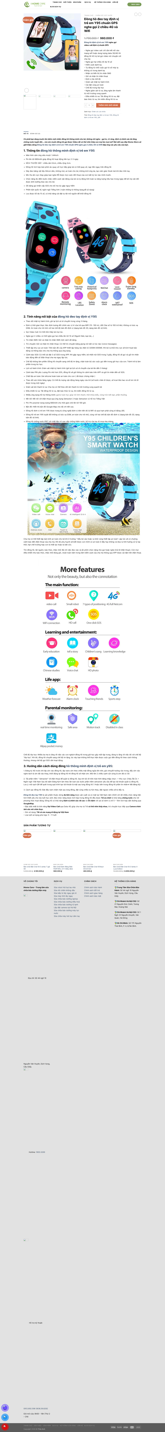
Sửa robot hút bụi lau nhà (64, 887)
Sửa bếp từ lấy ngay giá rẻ (65, 893)
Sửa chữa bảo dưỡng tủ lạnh (66, 904)
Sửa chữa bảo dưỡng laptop (66, 899)
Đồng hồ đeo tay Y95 (33, 795)
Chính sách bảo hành (93, 887)
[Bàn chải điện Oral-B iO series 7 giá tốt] (37, 846)
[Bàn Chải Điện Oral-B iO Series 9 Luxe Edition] (127, 846)
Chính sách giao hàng (93, 893)
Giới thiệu (67, 2)
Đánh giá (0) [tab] (35, 133)
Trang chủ (57, 2)
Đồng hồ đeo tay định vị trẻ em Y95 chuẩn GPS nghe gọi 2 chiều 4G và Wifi (69, 145)
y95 (99, 117)
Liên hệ (115, 2)
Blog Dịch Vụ (55, 7)
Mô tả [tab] (26, 133)
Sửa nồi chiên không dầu (64, 890)
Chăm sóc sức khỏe (103, 15)
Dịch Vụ (88, 2)
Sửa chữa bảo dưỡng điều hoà (67, 902)
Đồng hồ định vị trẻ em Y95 (96, 42)
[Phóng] (26, 90)
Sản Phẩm (77, 2)
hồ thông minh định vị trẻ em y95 (89, 766)
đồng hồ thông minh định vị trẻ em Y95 (68, 150)
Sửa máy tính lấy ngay (63, 896)
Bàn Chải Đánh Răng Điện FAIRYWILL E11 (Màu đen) (63, 868)
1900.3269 (40, 1152)
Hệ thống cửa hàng (102, 2)
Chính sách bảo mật (92, 896)
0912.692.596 (29, 1408)
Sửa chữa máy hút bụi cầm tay (67, 916)
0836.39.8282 (42, 1408)
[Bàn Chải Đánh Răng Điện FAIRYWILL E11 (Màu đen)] (67, 846)
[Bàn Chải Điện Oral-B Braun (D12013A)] (97, 846)
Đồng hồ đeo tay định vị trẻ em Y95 (100, 115)
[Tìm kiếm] (50, 2)
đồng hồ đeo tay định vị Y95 (77, 316)
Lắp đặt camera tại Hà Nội (65, 907)
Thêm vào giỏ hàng (108, 105)
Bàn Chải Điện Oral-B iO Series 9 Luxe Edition (125, 868)
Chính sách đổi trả (92, 890)
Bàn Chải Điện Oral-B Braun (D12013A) (93, 868)
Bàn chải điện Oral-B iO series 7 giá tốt (37, 868)
